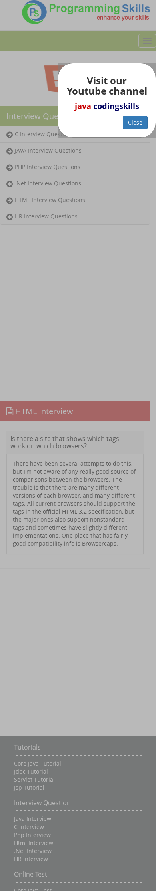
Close (135, 122)
